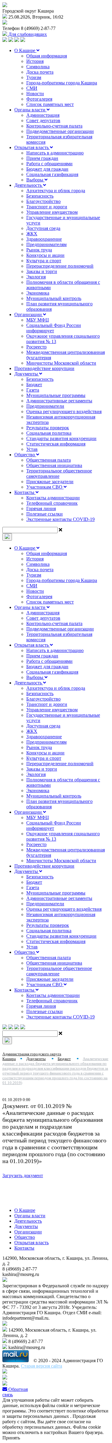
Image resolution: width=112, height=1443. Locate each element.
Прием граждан (42, 158)
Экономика (37, 292)
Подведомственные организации (60, 131)
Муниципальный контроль (53, 298)
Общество (25, 454)
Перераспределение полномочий (59, 266)
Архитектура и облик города (55, 190)
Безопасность (39, 195)
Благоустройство (43, 201)
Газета (32, 389)
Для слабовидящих (27, 34)
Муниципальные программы (55, 395)
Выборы (35, 179)
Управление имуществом (52, 212)
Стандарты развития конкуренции (61, 438)
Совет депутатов (43, 120)
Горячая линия (41, 508)
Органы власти (30, 109)
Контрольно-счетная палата (54, 125)
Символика (38, 66)
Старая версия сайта (41, 1365)
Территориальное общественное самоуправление (59, 473)
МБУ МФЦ (37, 319)
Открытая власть (32, 147)
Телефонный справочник (52, 503)
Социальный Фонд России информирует (53, 328)
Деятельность (28, 185)
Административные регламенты (59, 400)
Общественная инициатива (54, 465)
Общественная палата (48, 460)
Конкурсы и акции (45, 255)
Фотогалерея (39, 98)
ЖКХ (31, 233)
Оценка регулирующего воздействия (64, 411)
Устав (32, 449)
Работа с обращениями (49, 163)
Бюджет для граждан (47, 169)
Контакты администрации (53, 497)
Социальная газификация (52, 174)
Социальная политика (48, 433)
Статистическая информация (55, 443)
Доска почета (39, 72)
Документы (26, 373)
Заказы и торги (41, 271)
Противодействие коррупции (44, 368)
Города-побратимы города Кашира (61, 82)
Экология (36, 276)
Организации (28, 314)
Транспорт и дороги (46, 206)
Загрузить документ (22, 1175)
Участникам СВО (45, 486)
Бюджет (34, 384)
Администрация (42, 115)
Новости (35, 93)
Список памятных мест (50, 104)
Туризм (33, 77)
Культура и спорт (43, 260)
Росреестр (36, 346)
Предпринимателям (46, 244)
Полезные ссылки (44, 513)
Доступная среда (43, 228)
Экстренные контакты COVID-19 (60, 519)
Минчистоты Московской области (61, 363)
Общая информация (46, 55)
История (35, 61)
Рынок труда (39, 249)
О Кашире (25, 50)
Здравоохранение (44, 239)
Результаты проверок (47, 427)
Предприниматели (45, 406)
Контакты (25, 492)
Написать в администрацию (55, 152)
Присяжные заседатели (49, 481)
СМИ (31, 88)
